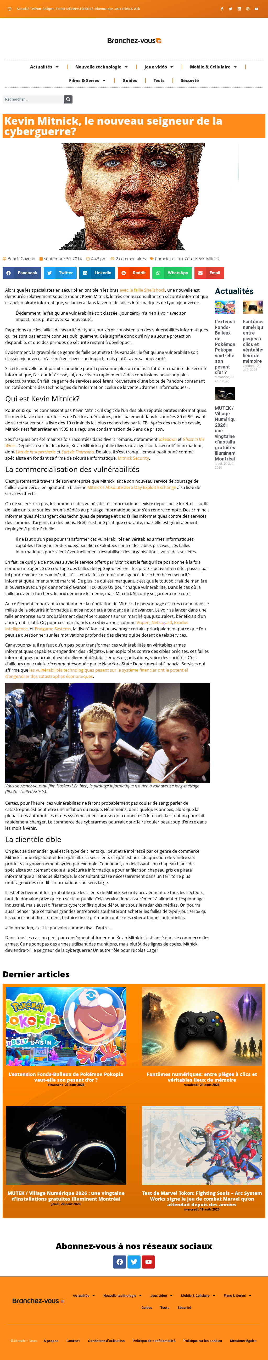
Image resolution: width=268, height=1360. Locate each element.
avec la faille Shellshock (142, 290)
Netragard (162, 622)
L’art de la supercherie (35, 452)
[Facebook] (119, 1262)
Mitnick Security (133, 458)
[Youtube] (256, 9)
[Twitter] (230, 9)
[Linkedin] (239, 9)
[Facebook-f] (222, 9)
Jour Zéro (184, 259)
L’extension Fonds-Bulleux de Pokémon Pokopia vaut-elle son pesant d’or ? (227, 347)
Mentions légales (243, 1341)
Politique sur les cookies (202, 1341)
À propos (51, 1341)
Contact (73, 1341)
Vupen (143, 622)
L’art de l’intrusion (78, 452)
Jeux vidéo (155, 67)
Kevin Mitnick (207, 259)
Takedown (168, 439)
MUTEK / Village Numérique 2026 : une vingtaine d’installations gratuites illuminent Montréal (230, 433)
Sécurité (190, 80)
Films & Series (84, 80)
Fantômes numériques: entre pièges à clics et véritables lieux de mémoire (202, 1077)
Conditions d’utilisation (106, 1341)
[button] (22, 273)
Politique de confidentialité (154, 1341)
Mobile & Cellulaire (210, 67)
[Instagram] (248, 9)
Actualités (41, 67)
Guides (129, 80)
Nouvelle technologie (98, 67)
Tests (159, 80)
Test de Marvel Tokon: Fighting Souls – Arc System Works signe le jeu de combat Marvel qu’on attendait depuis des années (202, 1198)
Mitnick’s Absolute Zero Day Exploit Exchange (131, 487)
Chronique (165, 259)
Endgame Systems (53, 629)
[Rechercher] (68, 99)
